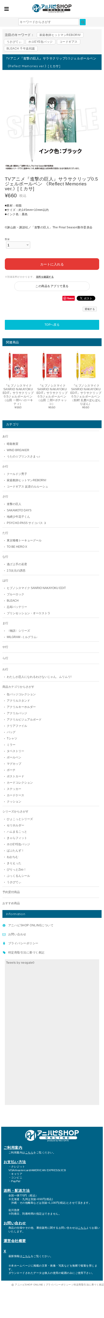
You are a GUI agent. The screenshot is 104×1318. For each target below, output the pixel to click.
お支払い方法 (15, 1162)
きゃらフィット (17, 838)
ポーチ (11, 770)
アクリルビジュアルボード (24, 719)
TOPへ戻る (52, 324)
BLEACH (13, 600)
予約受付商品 (11, 892)
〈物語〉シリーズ (18, 630)
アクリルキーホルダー (21, 707)
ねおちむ (12, 857)
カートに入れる (52, 263)
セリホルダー (15, 825)
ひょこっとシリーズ (20, 819)
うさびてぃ (14, 41)
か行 (5, 466)
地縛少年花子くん (18, 516)
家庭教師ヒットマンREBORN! (60, 35)
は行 (5, 580)
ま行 (5, 623)
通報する (90, 309)
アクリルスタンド (18, 700)
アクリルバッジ (17, 713)
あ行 (5, 436)
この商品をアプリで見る (51, 286)
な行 (5, 556)
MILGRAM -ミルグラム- (22, 637)
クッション (14, 801)
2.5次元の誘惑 (16, 570)
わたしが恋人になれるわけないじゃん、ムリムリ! (39, 677)
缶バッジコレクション (21, 694)
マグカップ (14, 763)
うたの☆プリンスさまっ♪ (23, 456)
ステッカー (14, 789)
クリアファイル (17, 726)
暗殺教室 (12, 444)
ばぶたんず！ (15, 850)
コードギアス (68, 41)
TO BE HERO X (17, 546)
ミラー (11, 744)
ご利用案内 (13, 1147)
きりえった (14, 863)
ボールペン (14, 757)
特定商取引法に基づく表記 (26, 952)
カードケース (15, 795)
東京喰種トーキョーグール (24, 540)
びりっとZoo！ (16, 869)
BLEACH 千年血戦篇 (21, 48)
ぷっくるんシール (18, 876)
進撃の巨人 (14, 504)
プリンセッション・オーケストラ (28, 613)
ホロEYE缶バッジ (40, 41)
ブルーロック (15, 594)
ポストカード (15, 776)
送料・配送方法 (17, 1190)
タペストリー (15, 751)
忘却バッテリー (17, 607)
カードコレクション (20, 782)
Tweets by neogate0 (20, 962)
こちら (29, 1152)
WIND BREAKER (18, 450)
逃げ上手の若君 (17, 564)
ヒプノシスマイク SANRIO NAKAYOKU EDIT (36, 588)
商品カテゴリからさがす (18, 686)
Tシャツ (12, 738)
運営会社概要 (15, 1241)
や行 (5, 647)
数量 (7, 239)
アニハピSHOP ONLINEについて (30, 925)
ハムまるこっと (17, 831)
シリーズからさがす (15, 811)
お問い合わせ (17, 934)
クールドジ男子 (17, 474)
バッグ (11, 732)
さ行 (5, 496)
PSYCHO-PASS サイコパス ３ (26, 523)
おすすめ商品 (11, 903)
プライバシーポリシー (23, 943)
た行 (5, 533)
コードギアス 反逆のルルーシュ (27, 486)
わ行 (5, 669)
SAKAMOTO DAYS (19, 510)
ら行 (5, 658)
